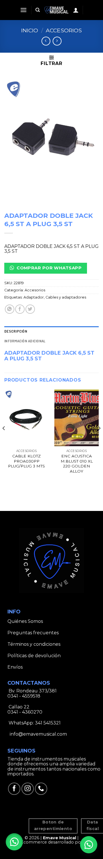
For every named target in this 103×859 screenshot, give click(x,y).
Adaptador (33, 297)
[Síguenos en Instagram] (27, 789)
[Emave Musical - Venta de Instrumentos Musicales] (56, 10)
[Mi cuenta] (76, 10)
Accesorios (64, 30)
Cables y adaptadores (65, 297)
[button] (14, 841)
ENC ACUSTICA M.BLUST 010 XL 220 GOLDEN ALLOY (77, 463)
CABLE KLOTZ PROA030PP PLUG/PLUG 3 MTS (26, 461)
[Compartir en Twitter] (30, 309)
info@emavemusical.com (38, 734)
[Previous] (4, 439)
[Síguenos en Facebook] (14, 789)
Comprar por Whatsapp (48, 267)
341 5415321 (48, 723)
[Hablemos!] (88, 844)
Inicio (29, 30)
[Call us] (41, 789)
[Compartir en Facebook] (20, 309)
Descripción (15, 331)
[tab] (51, 331)
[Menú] (23, 10)
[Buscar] (37, 10)
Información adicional (24, 341)
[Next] (99, 439)
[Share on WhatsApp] (9, 309)
